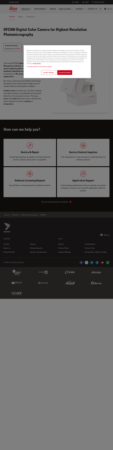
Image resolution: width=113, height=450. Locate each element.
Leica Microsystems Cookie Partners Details (39, 66)
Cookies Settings (48, 72)
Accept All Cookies (65, 72)
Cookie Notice (37, 63)
